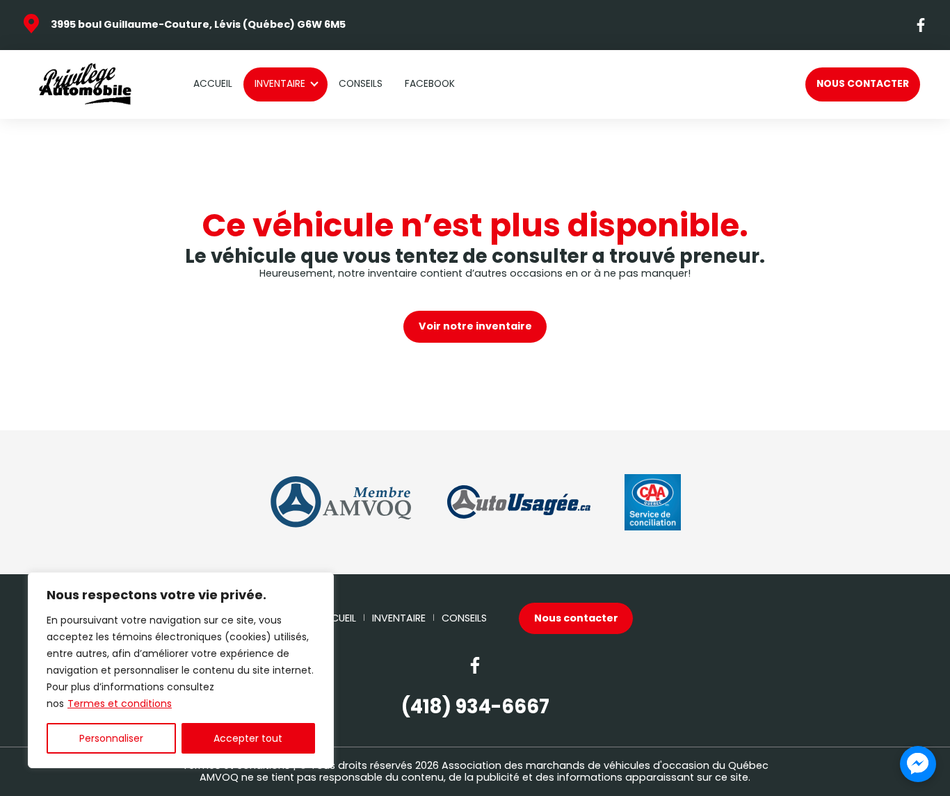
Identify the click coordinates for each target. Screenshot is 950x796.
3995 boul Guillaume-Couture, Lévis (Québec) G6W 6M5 (198, 24)
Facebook (430, 83)
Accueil (212, 83)
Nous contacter (862, 83)
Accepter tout (248, 738)
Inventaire (280, 83)
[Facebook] (921, 25)
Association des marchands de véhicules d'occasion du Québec (605, 765)
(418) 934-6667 (475, 706)
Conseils (361, 83)
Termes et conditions (119, 703)
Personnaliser (111, 738)
